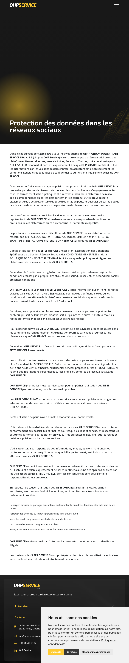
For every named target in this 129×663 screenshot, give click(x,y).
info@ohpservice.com (30, 635)
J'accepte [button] (56, 652)
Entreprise (21, 606)
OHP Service (25, 650)
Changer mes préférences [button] (96, 652)
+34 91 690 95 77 (27, 643)
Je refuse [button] (72, 652)
